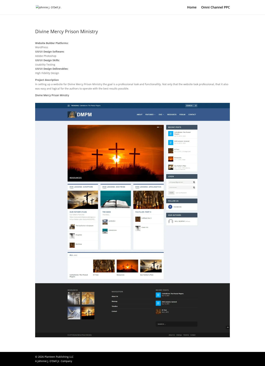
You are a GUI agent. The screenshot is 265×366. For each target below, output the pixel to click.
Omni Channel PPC (215, 7)
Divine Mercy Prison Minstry (52, 95)
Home (191, 7)
